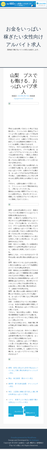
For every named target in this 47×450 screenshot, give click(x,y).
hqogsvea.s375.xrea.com (23, 98)
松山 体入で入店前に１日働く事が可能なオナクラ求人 (31, 411)
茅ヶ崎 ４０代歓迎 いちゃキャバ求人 (15, 411)
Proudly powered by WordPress (23, 437)
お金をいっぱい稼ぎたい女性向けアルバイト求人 (23, 36)
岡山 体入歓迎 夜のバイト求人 (20, 378)
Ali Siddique (34, 440)
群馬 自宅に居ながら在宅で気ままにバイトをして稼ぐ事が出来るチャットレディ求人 (23, 370)
